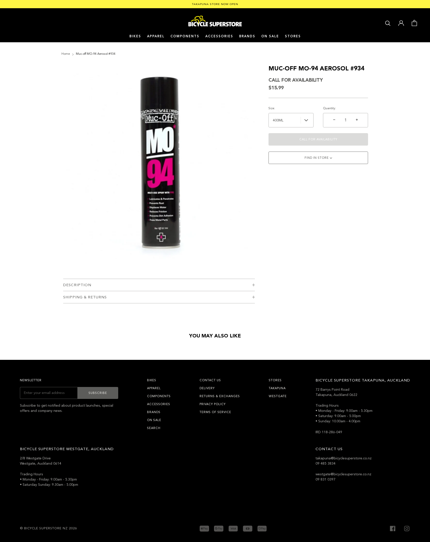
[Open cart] (414, 22)
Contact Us (210, 380)
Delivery (207, 388)
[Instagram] (407, 528)
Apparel (155, 36)
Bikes (135, 36)
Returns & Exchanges (220, 396)
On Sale (270, 36)
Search (154, 428)
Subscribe (98, 393)
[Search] (387, 22)
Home (65, 54)
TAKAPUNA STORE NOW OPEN (215, 4)
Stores (293, 36)
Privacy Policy (213, 404)
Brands (154, 412)
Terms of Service (215, 412)
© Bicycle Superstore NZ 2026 (48, 528)
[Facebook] (392, 528)
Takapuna (277, 388)
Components (184, 36)
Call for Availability (318, 139)
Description (77, 284)
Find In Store (317, 158)
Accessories (219, 36)
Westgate (278, 396)
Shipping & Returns (85, 297)
